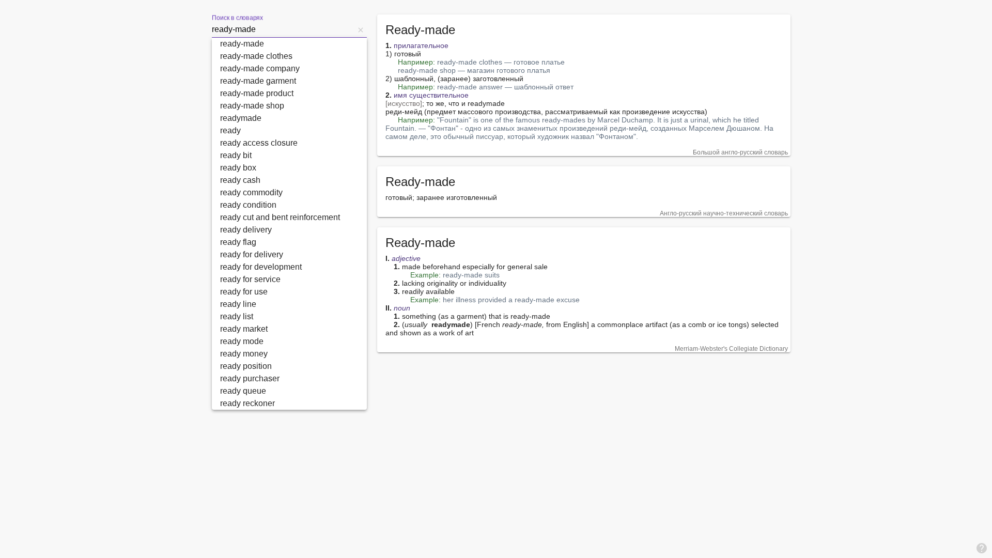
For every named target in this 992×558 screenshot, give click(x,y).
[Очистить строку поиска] (360, 29)
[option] (289, 44)
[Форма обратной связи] (981, 547)
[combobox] (283, 29)
